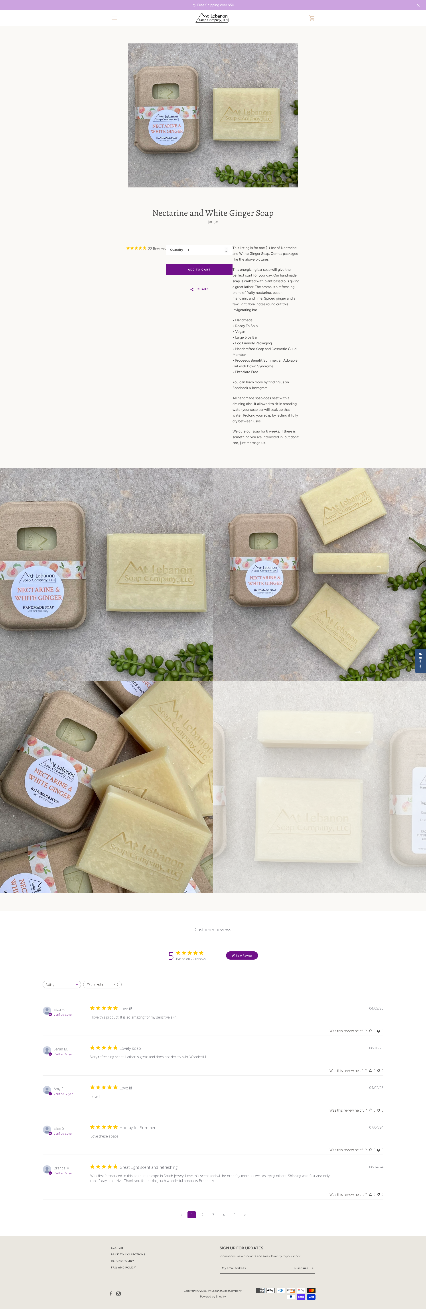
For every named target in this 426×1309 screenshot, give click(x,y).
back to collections (128, 1254)
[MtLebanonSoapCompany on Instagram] (118, 1293)
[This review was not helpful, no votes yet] (378, 1030)
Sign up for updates (241, 1248)
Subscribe (301, 1268)
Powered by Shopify (213, 1296)
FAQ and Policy (123, 1267)
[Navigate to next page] (245, 1214)
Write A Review (242, 955)
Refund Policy (122, 1260)
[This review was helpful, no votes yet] (370, 1030)
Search (117, 1247)
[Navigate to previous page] (181, 1214)
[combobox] (62, 984)
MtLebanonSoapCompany (225, 1290)
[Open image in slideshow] (213, 115)
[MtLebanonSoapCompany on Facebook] (111, 1293)
